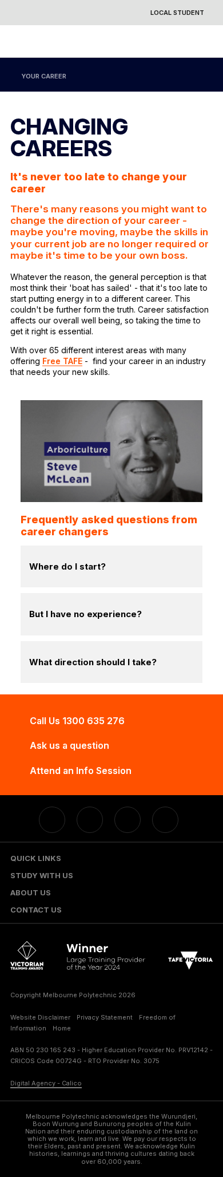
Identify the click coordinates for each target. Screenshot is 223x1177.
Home (62, 1028)
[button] (111, 858)
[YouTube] (127, 820)
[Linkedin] (90, 820)
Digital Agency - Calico (46, 1083)
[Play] (111, 451)
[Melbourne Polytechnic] (104, 41)
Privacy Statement (105, 1017)
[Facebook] (52, 820)
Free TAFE (62, 361)
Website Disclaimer (40, 1017)
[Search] (201, 41)
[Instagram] (165, 820)
